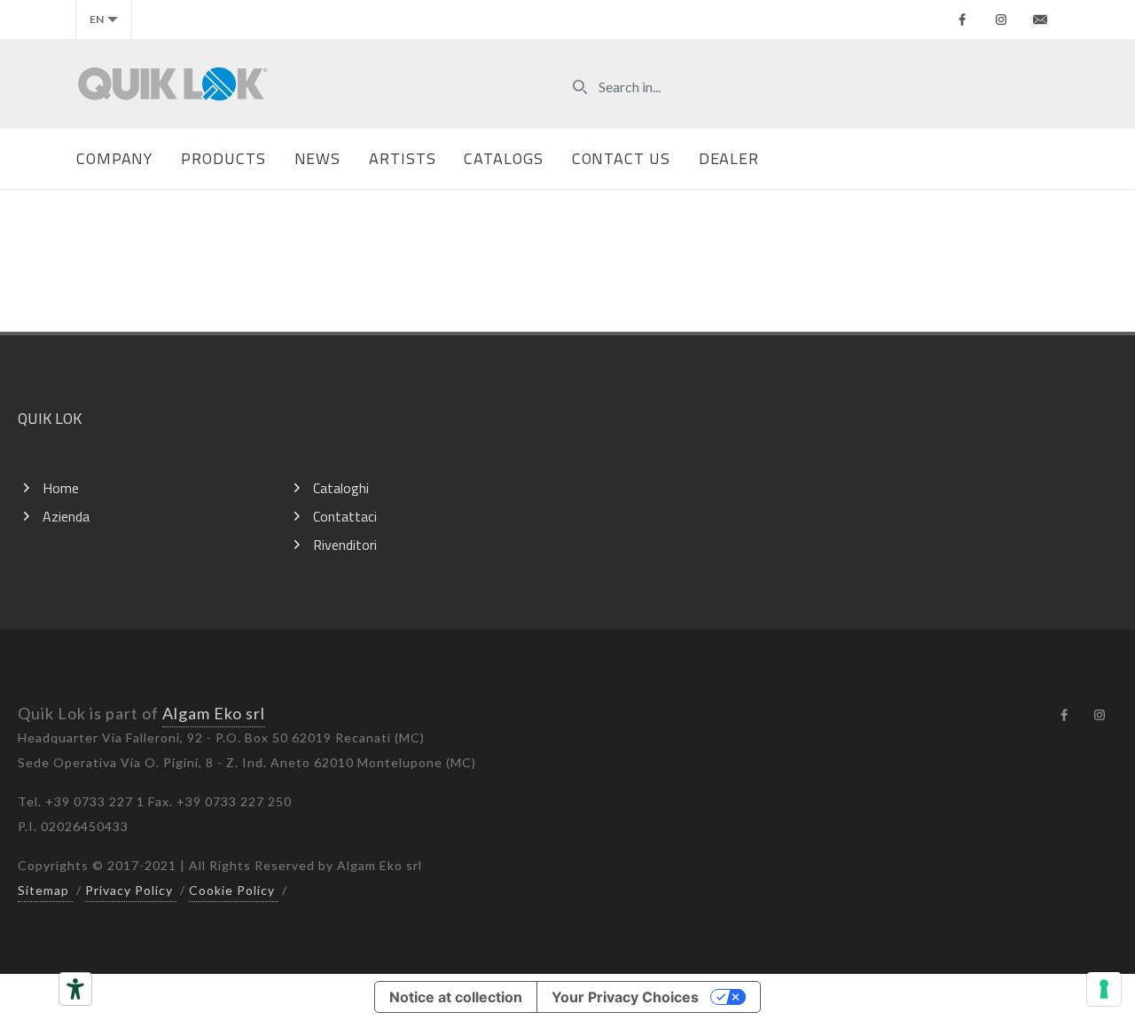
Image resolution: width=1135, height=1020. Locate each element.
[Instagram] (1001, 19)
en (97, 19)
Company (114, 158)
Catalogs (503, 158)
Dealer (729, 158)
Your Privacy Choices (625, 997)
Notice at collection (455, 997)
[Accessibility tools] (75, 989)
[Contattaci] (1040, 19)
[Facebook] (962, 19)
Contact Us (621, 158)
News (317, 158)
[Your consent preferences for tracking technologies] (1104, 989)
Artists (402, 158)
